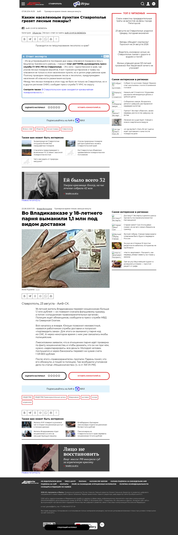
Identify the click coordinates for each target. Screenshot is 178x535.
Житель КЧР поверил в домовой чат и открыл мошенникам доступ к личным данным (48, 424)
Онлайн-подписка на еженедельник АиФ (129, 481)
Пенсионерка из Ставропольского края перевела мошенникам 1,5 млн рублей (92, 433)
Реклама (82, 481)
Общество (36, 33)
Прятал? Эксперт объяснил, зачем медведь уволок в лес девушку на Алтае (138, 113)
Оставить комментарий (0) (89, 107)
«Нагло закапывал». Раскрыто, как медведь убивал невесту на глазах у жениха (139, 254)
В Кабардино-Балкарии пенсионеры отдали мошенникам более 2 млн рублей (92, 424)
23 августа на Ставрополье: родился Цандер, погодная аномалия (134, 32)
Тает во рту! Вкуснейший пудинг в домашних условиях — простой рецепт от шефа (138, 264)
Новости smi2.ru (31, 200)
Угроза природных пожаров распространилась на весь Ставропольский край (90, 143)
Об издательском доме (51, 481)
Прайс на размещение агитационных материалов (94, 484)
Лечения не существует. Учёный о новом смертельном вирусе (138, 121)
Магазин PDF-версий (98, 481)
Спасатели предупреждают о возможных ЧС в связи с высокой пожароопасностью (48, 152)
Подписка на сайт (49, 484)
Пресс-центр (70, 481)
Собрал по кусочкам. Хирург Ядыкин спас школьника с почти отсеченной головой (140, 85)
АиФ (38, 289)
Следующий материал (67, 527)
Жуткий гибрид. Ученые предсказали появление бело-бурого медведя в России (140, 236)
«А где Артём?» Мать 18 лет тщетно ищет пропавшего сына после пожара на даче (139, 131)
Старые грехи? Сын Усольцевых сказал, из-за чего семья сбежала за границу (139, 227)
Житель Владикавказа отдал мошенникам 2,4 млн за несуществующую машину (46, 433)
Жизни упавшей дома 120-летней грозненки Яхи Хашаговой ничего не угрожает (134, 65)
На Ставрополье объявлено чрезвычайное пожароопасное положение (91, 152)
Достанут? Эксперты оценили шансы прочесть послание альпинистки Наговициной (140, 218)
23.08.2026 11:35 (28, 209)
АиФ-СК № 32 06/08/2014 (75, 33)
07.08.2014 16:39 (28, 11)
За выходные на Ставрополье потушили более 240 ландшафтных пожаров (46, 143)
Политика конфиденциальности (133, 484)
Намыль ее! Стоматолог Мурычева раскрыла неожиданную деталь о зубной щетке (139, 94)
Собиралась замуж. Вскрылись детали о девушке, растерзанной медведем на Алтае (138, 103)
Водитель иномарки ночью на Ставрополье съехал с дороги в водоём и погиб (134, 54)
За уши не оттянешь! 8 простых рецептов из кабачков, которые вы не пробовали (140, 245)
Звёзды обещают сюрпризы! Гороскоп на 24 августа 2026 (134, 43)
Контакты (64, 484)
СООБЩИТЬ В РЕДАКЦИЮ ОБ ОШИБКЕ (56, 487)
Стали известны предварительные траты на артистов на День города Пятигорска (134, 21)
